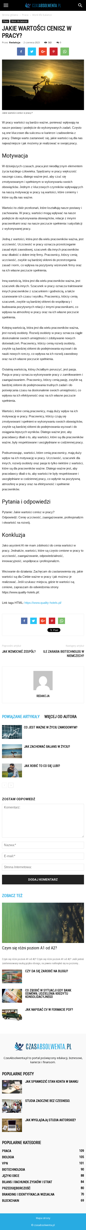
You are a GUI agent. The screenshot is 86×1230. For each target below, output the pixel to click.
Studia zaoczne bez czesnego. (47, 1101)
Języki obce (10, 1176)
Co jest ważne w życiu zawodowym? (50, 727)
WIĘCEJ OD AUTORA (60, 716)
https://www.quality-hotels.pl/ (42, 602)
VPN (5, 1163)
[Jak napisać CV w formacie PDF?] (12, 1015)
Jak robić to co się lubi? (42, 766)
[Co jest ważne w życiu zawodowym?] (12, 732)
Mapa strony (43, 1218)
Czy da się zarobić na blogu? (46, 971)
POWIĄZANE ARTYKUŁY (21, 716)
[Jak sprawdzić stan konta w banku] (12, 1086)
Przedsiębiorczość (16, 1188)
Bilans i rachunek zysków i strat (27, 1182)
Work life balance (19, 21)
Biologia (8, 1157)
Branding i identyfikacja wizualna (28, 1194)
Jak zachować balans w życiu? (47, 747)
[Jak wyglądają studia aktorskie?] (12, 1125)
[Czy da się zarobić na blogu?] (12, 976)
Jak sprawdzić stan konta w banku (51, 1081)
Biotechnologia (13, 1169)
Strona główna (10, 15)
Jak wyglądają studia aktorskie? (50, 1120)
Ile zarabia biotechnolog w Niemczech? (63, 654)
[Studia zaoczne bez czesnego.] (12, 1106)
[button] (80, 5)
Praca (5, 21)
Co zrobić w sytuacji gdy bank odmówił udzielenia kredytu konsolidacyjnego (48, 993)
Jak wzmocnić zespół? (19, 651)
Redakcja (14, 42)
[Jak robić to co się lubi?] (12, 770)
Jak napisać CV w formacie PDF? (49, 1010)
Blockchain (10, 1201)
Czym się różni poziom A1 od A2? (29, 948)
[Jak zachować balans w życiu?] (12, 751)
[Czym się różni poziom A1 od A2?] (43, 923)
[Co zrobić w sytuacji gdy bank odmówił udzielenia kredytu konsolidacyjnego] (12, 996)
